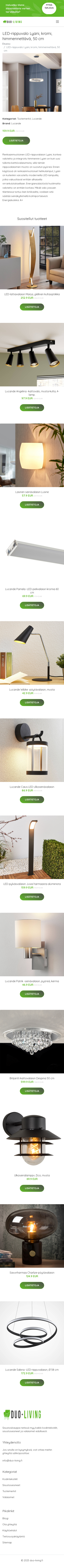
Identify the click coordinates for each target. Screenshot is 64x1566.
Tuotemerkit (24, 118)
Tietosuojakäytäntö (13, 1536)
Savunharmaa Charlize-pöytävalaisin (32, 1272)
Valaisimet (8, 1497)
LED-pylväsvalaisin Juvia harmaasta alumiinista (32, 884)
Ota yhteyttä (9, 1524)
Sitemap (7, 1542)
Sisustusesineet (11, 1485)
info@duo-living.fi (12, 1460)
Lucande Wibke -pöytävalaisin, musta (32, 689)
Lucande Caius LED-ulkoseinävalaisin (32, 786)
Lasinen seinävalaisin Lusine (32, 492)
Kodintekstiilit (10, 1479)
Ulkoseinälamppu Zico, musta (32, 1175)
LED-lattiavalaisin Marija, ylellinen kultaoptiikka (32, 294)
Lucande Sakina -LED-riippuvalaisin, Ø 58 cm (32, 1369)
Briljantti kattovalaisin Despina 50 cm (32, 1078)
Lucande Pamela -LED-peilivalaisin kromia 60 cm (32, 590)
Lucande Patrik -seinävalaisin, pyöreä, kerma (32, 981)
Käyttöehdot (9, 1530)
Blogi (5, 1518)
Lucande (37, 118)
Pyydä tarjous (49, 6)
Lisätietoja (16, 140)
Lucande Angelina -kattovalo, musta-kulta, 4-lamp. (32, 393)
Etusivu (6, 43)
